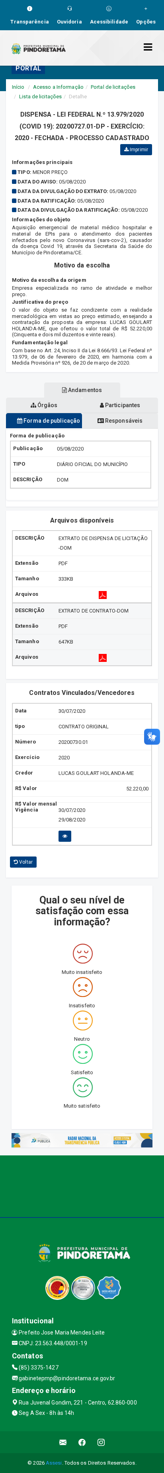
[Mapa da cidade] (82, 1185)
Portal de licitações (113, 87)
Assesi (54, 1463)
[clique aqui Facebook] (82, 1442)
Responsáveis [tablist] (123, 421)
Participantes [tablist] (122, 405)
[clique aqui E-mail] (63, 1442)
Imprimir (138, 149)
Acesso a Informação (58, 87)
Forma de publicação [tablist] (51, 421)
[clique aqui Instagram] (101, 1442)
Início (18, 87)
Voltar (25, 862)
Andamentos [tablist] (84, 390)
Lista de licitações (40, 97)
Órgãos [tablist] (47, 405)
